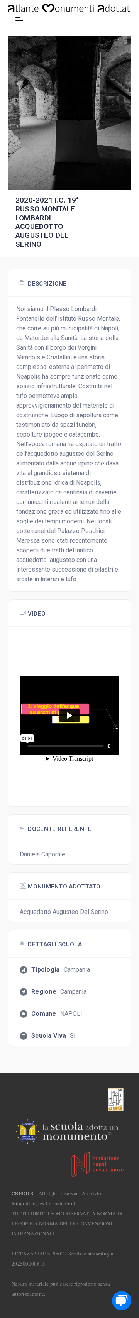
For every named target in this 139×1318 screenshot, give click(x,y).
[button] (19, 18)
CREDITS (22, 1193)
